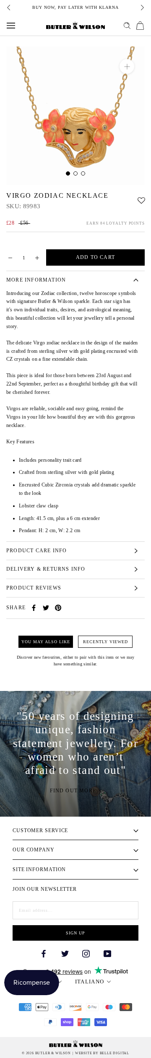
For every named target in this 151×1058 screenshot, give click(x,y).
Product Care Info (36, 551)
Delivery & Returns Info (46, 569)
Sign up (75, 933)
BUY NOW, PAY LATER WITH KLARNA (75, 7)
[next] (142, 7)
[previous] (9, 7)
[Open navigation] (11, 25)
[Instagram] (86, 953)
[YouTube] (107, 953)
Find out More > (76, 791)
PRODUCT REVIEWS (33, 588)
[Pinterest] (58, 608)
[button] (141, 198)
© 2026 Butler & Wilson (46, 1053)
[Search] (127, 25)
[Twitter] (46, 608)
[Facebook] (34, 608)
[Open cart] (140, 25)
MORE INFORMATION (36, 280)
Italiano (89, 981)
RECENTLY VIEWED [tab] (105, 641)
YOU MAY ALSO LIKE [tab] (45, 641)
